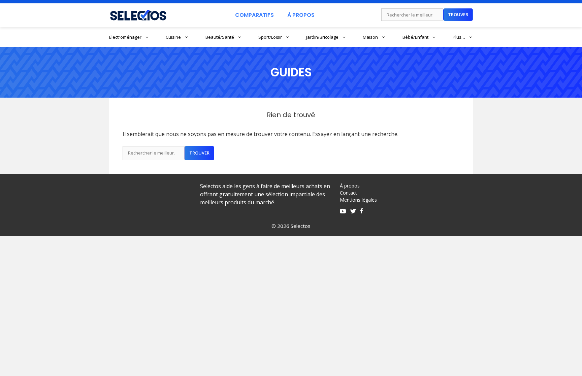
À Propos (301, 15)
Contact (348, 193)
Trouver (458, 14)
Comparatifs (254, 15)
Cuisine (173, 37)
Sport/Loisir (270, 37)
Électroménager (125, 37)
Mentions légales (358, 200)
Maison (370, 37)
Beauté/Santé (219, 37)
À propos (350, 185)
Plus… (459, 37)
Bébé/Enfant (415, 37)
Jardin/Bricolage (322, 37)
